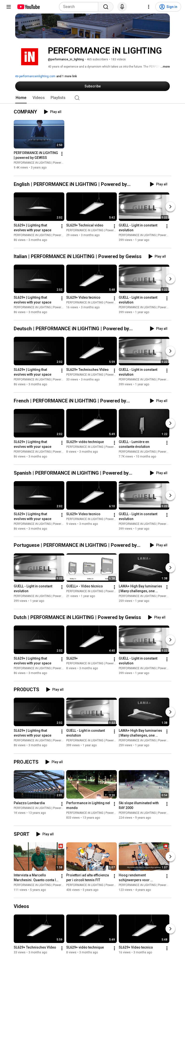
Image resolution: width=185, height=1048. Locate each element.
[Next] (170, 206)
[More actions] (62, 154)
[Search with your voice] (122, 7)
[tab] (21, 98)
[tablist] (92, 98)
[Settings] (149, 7)
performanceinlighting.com (37, 76)
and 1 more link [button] (66, 76)
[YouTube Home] (28, 7)
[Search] (105, 7)
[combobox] (80, 7)
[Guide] (9, 7)
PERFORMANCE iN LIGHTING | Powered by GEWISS (46, 163)
